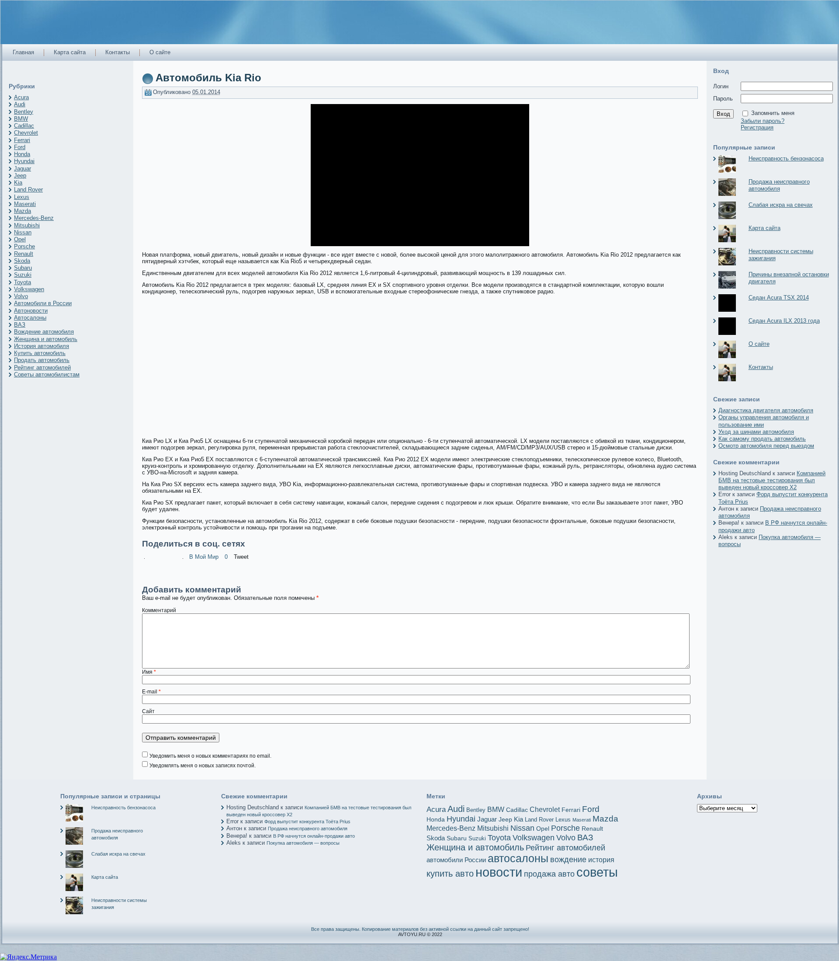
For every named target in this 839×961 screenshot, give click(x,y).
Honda (22, 154)
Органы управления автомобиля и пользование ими (763, 421)
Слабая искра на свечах (781, 205)
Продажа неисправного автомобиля (779, 185)
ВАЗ (19, 324)
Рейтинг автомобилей (42, 367)
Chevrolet (26, 132)
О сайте (759, 344)
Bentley (23, 111)
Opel (20, 239)
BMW (21, 118)
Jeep (20, 175)
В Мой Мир (203, 557)
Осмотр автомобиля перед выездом (766, 445)
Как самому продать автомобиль (762, 438)
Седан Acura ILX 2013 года (784, 320)
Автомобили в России (43, 303)
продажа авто (549, 874)
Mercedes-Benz (34, 218)
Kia (18, 182)
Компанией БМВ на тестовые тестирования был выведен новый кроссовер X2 (771, 480)
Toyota (22, 282)
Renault (23, 254)
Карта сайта (764, 228)
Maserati (25, 204)
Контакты (761, 367)
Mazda (22, 211)
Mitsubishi (27, 225)
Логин (720, 86)
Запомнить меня (772, 113)
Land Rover (28, 189)
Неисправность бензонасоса (786, 158)
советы (597, 872)
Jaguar (22, 168)
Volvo (21, 296)
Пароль (723, 98)
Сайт (148, 711)
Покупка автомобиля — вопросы (303, 843)
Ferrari (22, 140)
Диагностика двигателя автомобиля (765, 410)
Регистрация (757, 127)
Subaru (23, 268)
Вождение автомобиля (44, 331)
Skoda (22, 261)
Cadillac (24, 125)
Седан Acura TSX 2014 (779, 297)
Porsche (24, 246)
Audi (19, 104)
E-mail (151, 692)
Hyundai (24, 161)
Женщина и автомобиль (45, 339)
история (601, 860)
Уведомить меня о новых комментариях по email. (210, 756)
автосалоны (518, 858)
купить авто (450, 873)
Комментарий (159, 610)
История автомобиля (41, 346)
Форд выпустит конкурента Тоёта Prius (307, 821)
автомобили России (456, 860)
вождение (568, 859)
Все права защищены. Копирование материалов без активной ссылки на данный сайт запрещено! (420, 929)
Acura (21, 97)
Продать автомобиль (41, 360)
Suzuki (22, 275)
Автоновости (31, 310)
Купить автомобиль (40, 353)
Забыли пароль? (762, 121)
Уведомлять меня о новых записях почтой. (202, 766)
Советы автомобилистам (47, 374)
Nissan (22, 232)
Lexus (21, 197)
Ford (19, 147)
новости (498, 872)
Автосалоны (30, 317)
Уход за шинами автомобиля (756, 431)
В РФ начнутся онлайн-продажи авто (314, 836)
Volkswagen (29, 289)
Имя (149, 672)
